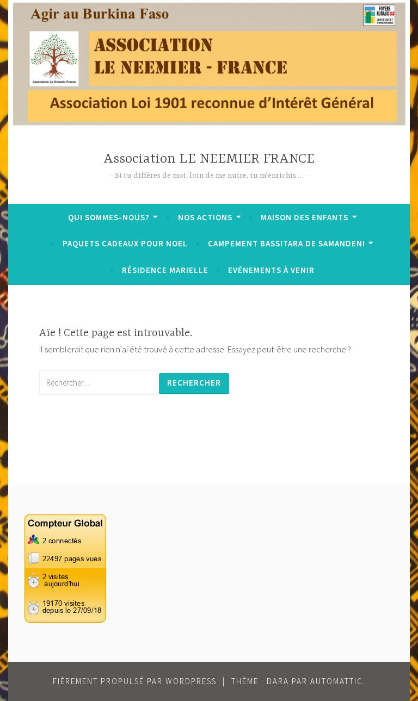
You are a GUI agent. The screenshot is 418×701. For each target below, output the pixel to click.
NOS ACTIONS (205, 217)
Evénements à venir (271, 270)
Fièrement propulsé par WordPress (135, 681)
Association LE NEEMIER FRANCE (209, 159)
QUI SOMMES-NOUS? (109, 217)
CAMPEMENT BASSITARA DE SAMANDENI (286, 243)
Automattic (336, 681)
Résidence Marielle (165, 270)
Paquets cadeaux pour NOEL (125, 243)
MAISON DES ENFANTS (304, 217)
